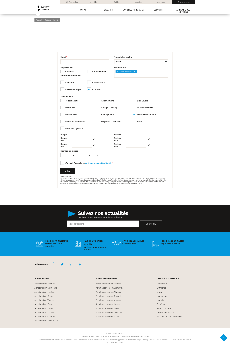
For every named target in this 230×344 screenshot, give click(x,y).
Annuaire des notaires (183, 11)
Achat (83, 10)
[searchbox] (116, 75)
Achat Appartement (46, 340)
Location (108, 10)
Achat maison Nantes (44, 292)
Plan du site (99, 336)
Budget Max (63, 145)
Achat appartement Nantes (108, 292)
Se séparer (162, 304)
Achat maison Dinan (43, 308)
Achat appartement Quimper (109, 312)
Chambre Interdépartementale (70, 73)
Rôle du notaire (164, 308)
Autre (139, 121)
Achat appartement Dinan (107, 316)
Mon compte (185, 2)
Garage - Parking (109, 108)
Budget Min (63, 139)
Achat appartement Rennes (108, 284)
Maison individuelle (146, 114)
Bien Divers (142, 101)
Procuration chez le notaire (169, 316)
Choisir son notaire (165, 312)
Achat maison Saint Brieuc (46, 320)
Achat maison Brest (43, 304)
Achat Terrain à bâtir (101, 340)
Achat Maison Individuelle (83, 340)
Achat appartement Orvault (108, 296)
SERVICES (158, 10)
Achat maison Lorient (44, 312)
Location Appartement (118, 340)
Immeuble (70, 108)
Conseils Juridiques (133, 10)
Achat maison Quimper (45, 316)
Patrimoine (162, 284)
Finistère (69, 82)
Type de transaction (123, 57)
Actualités (138, 2)
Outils (116, 2)
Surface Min (117, 139)
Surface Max (117, 145)
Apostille (93, 2)
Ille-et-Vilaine (98, 82)
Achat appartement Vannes (108, 300)
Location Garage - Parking (138, 340)
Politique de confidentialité (120, 336)
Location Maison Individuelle (180, 340)
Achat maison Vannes (44, 300)
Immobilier (162, 300)
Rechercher (73, 2)
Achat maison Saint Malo (45, 288)
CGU (107, 336)
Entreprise (161, 288)
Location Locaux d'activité (158, 340)
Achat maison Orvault (44, 296)
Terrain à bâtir (71, 101)
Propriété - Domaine (110, 121)
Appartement (107, 101)
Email (63, 57)
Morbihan (96, 89)
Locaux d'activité (145, 108)
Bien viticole (71, 114)
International (163, 296)
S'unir (159, 292)
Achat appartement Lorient (108, 304)
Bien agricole (107, 114)
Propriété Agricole (74, 128)
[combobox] (141, 73)
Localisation (120, 67)
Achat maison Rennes (44, 284)
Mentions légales (87, 336)
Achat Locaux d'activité (63, 340)
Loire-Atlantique (73, 89)
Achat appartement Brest (107, 308)
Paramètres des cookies (140, 336)
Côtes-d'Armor (99, 71)
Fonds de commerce (75, 121)
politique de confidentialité (98, 163)
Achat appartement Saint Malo (110, 288)
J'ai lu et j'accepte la (88, 163)
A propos (161, 2)
